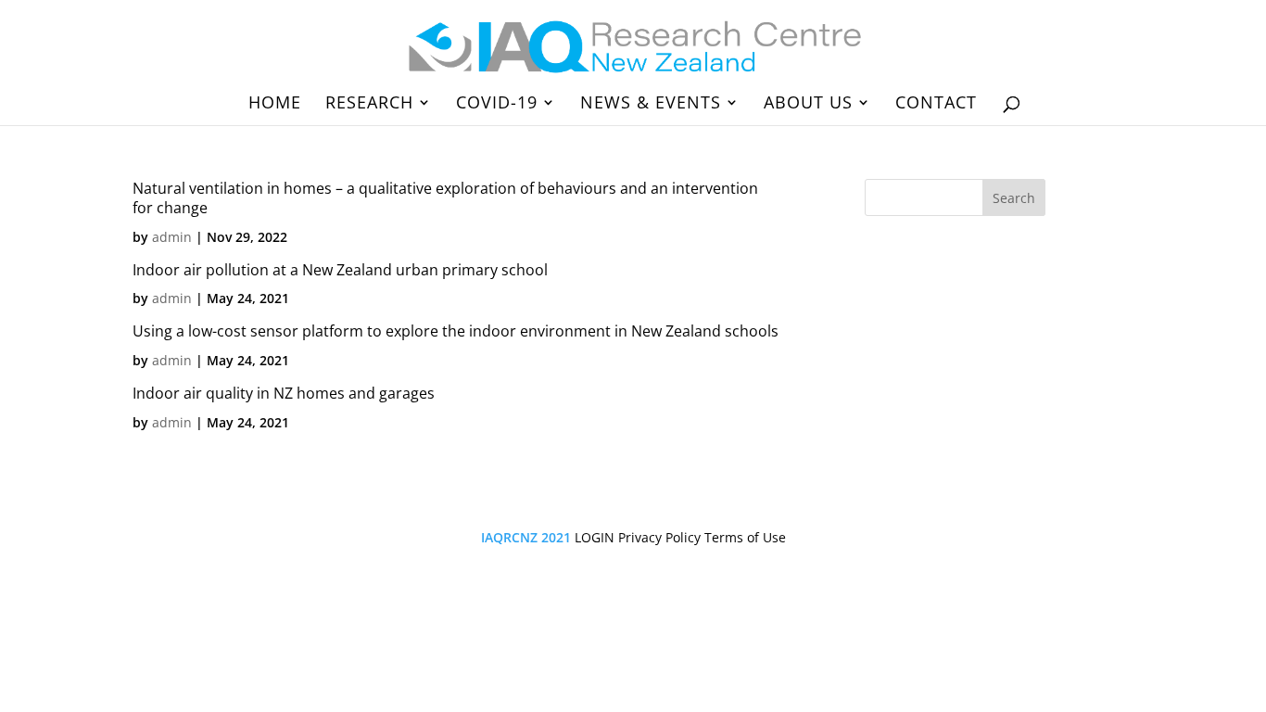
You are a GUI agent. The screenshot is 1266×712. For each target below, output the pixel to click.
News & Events (650, 104)
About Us (808, 104)
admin (172, 237)
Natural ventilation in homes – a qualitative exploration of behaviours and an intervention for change (445, 198)
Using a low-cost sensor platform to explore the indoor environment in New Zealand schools (456, 331)
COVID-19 (497, 104)
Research (369, 104)
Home (274, 104)
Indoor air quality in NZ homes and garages (284, 393)
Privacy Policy (659, 537)
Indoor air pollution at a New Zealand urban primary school (340, 270)
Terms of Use (745, 537)
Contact (936, 104)
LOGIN (594, 537)
